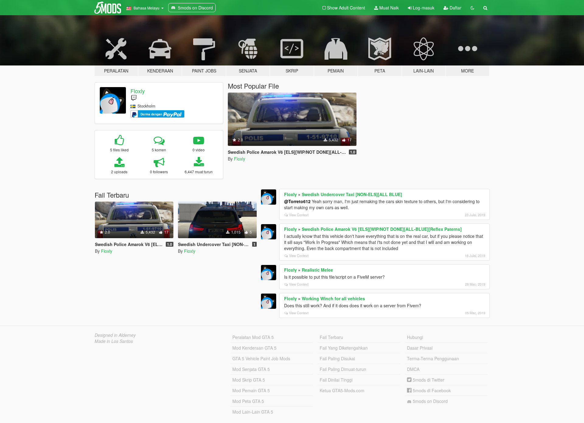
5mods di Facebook (431, 390)
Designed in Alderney (115, 335)
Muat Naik (388, 8)
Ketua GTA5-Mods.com (342, 390)
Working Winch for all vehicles (333, 298)
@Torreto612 (297, 201)
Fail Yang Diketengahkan (344, 348)
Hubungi (415, 337)
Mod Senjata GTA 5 (251, 369)
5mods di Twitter (428, 380)
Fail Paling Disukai (337, 358)
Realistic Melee (317, 270)
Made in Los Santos (114, 341)
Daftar (454, 8)
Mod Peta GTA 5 (248, 401)
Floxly (137, 91)
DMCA (413, 369)
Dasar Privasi (420, 348)
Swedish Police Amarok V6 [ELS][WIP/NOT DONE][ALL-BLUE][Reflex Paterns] (382, 229)
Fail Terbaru (331, 337)
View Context (298, 214)
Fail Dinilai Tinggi (336, 380)
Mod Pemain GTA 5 (251, 390)
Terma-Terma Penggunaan (433, 358)
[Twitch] (133, 97)
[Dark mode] (472, 7)
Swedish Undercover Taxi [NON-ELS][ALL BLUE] (352, 194)
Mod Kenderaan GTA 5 (254, 348)
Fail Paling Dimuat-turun (343, 369)
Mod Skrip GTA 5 (248, 380)
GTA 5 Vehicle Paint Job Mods (261, 358)
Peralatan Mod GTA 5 (253, 337)
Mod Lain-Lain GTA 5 (252, 412)
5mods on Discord (430, 401)
